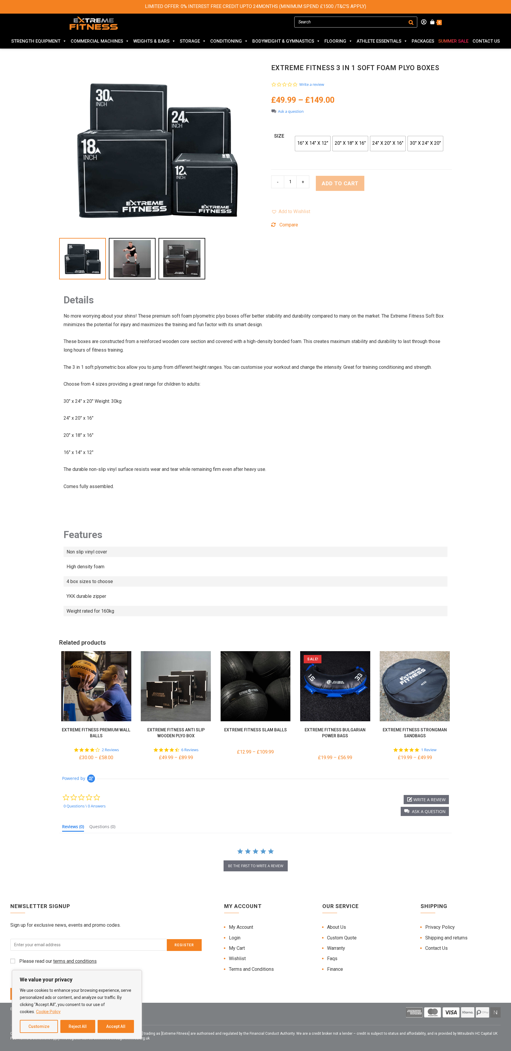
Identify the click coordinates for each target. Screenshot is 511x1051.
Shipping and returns (446, 938)
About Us (336, 927)
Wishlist (237, 958)
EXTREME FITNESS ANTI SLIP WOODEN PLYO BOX (176, 733)
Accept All (115, 1026)
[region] (77, 1004)
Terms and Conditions (251, 969)
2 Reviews (110, 749)
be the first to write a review (255, 865)
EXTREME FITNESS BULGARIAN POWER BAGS (335, 733)
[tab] (73, 828)
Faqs (332, 958)
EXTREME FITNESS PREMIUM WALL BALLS (96, 733)
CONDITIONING (226, 41)
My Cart (237, 948)
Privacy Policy (440, 927)
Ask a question (291, 111)
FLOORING (335, 41)
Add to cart (340, 183)
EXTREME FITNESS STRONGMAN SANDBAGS (415, 733)
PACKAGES (423, 41)
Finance (335, 969)
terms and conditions (75, 961)
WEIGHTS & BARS (151, 41)
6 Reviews (189, 749)
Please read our (57, 961)
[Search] (411, 22)
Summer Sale (453, 41)
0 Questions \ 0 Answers (85, 806)
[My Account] (421, 22)
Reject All (78, 1026)
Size (279, 136)
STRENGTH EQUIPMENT (35, 41)
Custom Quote (342, 938)
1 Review (428, 749)
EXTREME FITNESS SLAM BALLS (255, 730)
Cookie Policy (48, 1011)
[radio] (312, 143)
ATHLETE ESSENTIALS (379, 41)
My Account (241, 927)
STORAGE (190, 41)
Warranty (336, 948)
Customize (38, 1026)
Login (234, 938)
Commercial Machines (97, 41)
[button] (290, 211)
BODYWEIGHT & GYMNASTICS (283, 41)
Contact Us (486, 41)
